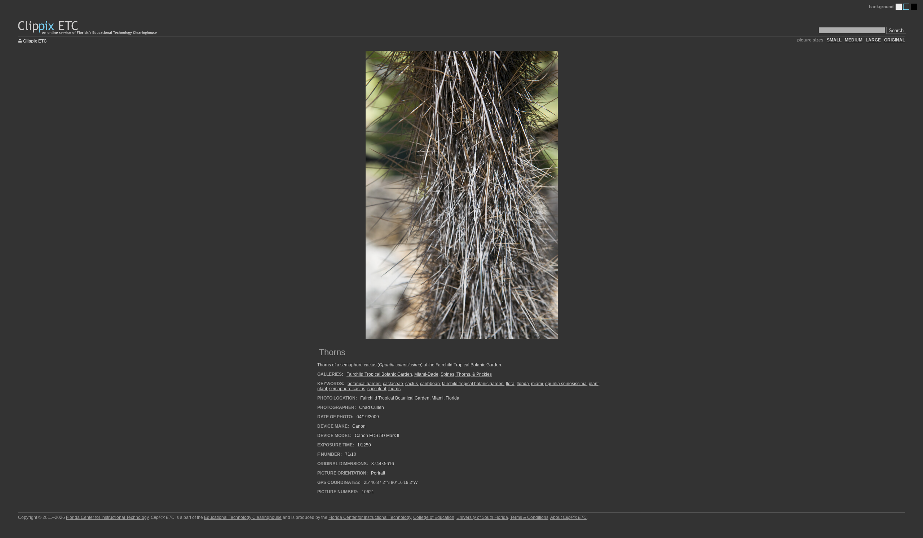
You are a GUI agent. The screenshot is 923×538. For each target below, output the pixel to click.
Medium (906, 7)
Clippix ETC (35, 41)
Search (896, 30)
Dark (914, 7)
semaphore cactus (347, 388)
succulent (376, 388)
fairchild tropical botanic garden (473, 383)
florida (523, 383)
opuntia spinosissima (566, 383)
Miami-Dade (426, 374)
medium (853, 40)
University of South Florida (482, 517)
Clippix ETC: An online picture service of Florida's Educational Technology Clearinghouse (88, 28)
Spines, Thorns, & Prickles (466, 374)
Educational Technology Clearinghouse (243, 517)
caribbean (430, 383)
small (834, 40)
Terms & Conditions (529, 517)
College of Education (433, 517)
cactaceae (393, 383)
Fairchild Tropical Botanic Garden (379, 374)
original (894, 40)
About (568, 517)
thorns (394, 388)
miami (537, 383)
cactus (411, 383)
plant (594, 383)
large (873, 40)
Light (899, 7)
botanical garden (364, 383)
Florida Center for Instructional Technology (107, 517)
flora (510, 383)
